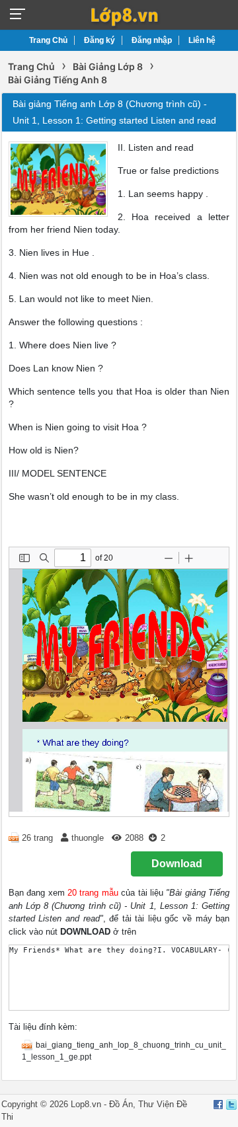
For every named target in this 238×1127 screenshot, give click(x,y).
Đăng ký (99, 40)
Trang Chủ (48, 40)
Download (176, 863)
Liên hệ (202, 40)
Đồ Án (121, 1104)
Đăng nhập (152, 40)
